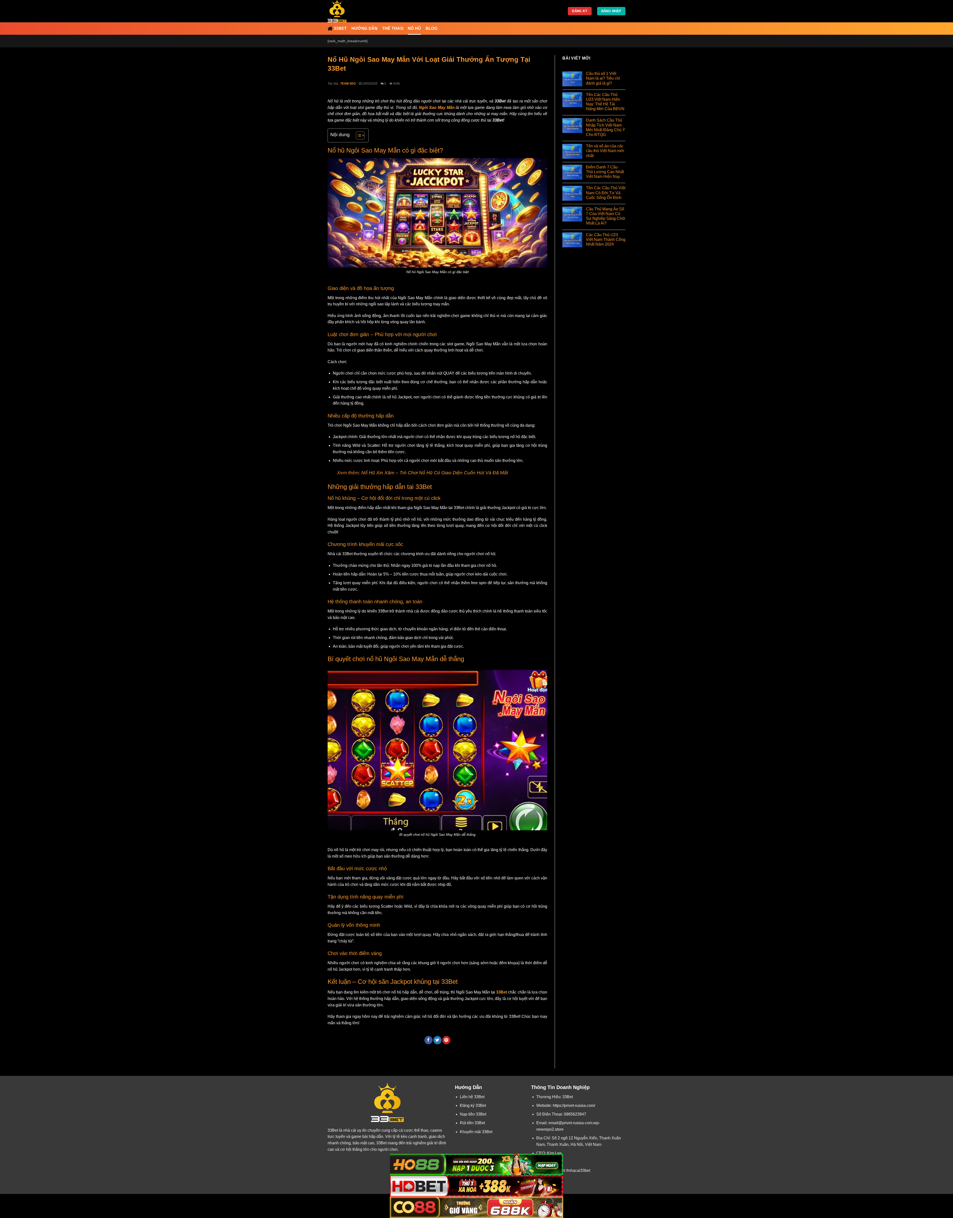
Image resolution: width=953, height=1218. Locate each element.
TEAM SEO (348, 83)
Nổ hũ (414, 28)
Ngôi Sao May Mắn (436, 107)
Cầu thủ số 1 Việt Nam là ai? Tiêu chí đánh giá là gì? (603, 78)
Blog (431, 28)
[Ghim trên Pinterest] (446, 1040)
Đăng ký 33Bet (473, 1105)
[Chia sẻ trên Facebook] (428, 1040)
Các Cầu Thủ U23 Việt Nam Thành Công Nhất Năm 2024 (605, 239)
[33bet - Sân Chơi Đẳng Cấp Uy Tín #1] (352, 11)
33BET (340, 28)
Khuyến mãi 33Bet (476, 1132)
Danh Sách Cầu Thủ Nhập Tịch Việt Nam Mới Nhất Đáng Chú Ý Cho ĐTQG (605, 127)
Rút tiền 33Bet (472, 1123)
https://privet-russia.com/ (574, 1105)
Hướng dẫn (364, 28)
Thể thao (393, 28)
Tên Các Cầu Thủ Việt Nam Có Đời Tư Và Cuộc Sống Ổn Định (605, 193)
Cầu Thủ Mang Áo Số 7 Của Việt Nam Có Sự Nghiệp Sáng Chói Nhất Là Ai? (605, 216)
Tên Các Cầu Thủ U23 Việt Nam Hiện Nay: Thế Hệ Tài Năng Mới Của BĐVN (605, 102)
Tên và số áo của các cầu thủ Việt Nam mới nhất (605, 151)
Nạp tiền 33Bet (473, 1114)
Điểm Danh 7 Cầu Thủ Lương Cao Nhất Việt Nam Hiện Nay (605, 172)
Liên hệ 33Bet (472, 1097)
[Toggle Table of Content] (357, 135)
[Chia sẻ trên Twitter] (437, 1040)
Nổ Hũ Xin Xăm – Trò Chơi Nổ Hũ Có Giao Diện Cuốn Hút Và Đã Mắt (434, 472)
